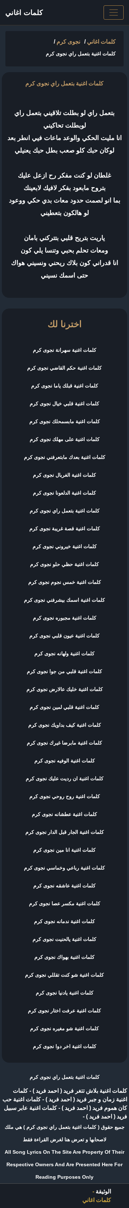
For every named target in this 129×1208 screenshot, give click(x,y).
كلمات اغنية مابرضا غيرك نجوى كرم (64, 743)
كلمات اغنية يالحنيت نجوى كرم (64, 939)
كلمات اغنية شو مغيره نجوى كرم (64, 1028)
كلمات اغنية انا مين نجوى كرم (64, 850)
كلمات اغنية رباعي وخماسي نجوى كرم (64, 868)
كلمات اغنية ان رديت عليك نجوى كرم (65, 778)
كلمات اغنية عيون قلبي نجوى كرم (64, 635)
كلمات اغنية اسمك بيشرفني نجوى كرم (64, 600)
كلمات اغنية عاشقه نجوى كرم (64, 885)
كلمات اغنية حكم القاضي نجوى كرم (64, 368)
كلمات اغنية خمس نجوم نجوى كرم (64, 582)
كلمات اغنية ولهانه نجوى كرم (64, 653)
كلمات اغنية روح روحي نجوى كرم (64, 796)
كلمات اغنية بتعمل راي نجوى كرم (65, 510)
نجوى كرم (68, 42)
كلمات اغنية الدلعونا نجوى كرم (64, 493)
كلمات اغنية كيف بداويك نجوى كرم (64, 725)
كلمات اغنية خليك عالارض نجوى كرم (65, 689)
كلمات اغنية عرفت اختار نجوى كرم (64, 1010)
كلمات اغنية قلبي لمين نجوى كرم (64, 707)
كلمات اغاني (24, 12)
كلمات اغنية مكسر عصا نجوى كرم (64, 903)
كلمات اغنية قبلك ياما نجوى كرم (64, 386)
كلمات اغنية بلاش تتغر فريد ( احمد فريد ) (79, 1091)
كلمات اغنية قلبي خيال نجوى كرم (64, 403)
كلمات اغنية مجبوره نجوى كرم (64, 618)
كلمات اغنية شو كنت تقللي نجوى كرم (64, 975)
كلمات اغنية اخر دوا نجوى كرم (64, 1046)
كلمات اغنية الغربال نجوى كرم (64, 475)
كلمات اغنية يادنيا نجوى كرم (65, 993)
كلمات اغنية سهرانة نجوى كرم (64, 350)
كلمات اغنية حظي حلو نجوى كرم (64, 564)
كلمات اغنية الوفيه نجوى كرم (64, 760)
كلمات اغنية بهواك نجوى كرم (64, 957)
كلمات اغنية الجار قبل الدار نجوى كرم (64, 832)
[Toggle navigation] (114, 12)
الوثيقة (103, 1191)
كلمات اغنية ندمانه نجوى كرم (64, 921)
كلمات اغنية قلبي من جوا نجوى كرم (64, 671)
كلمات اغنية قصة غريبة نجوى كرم (64, 528)
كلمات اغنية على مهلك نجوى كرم (65, 439)
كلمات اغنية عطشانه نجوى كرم (64, 814)
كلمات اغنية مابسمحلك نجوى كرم (64, 421)
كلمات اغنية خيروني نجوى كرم (65, 546)
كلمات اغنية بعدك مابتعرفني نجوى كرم (64, 457)
